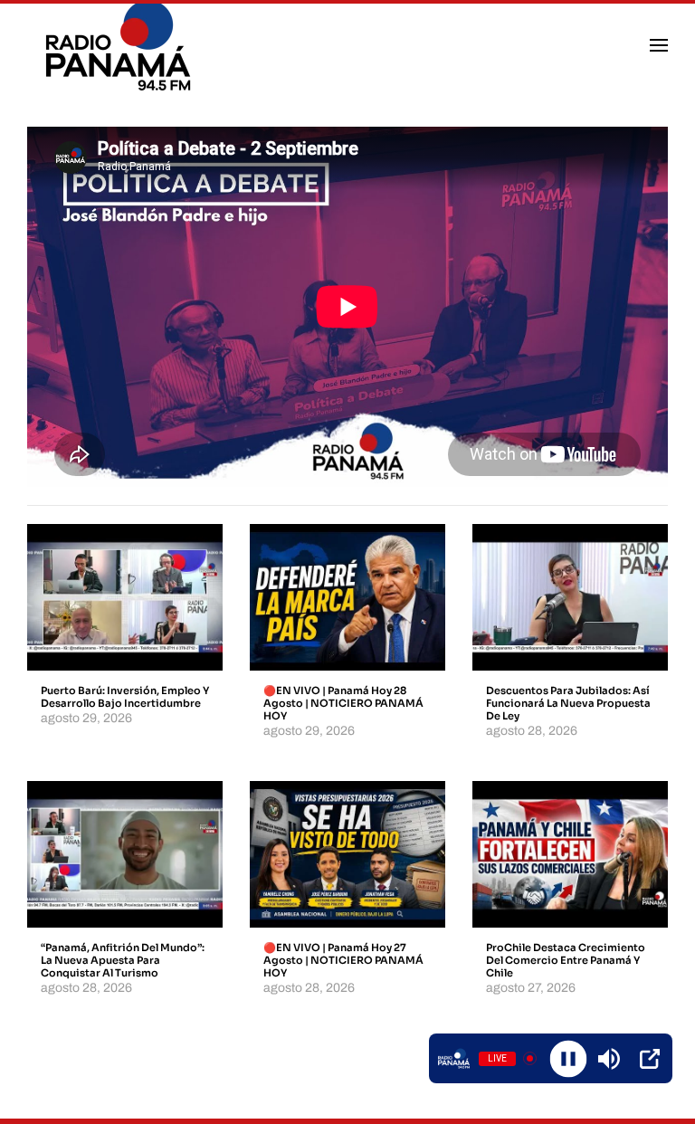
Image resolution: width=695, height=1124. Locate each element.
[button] (659, 45)
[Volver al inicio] (120, 45)
